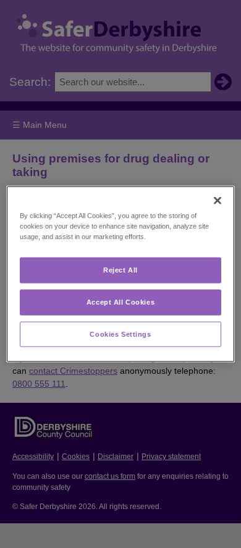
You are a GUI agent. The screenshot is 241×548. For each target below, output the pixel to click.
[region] (120, 274)
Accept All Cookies (120, 301)
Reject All (120, 269)
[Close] (217, 200)
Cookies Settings (120, 333)
